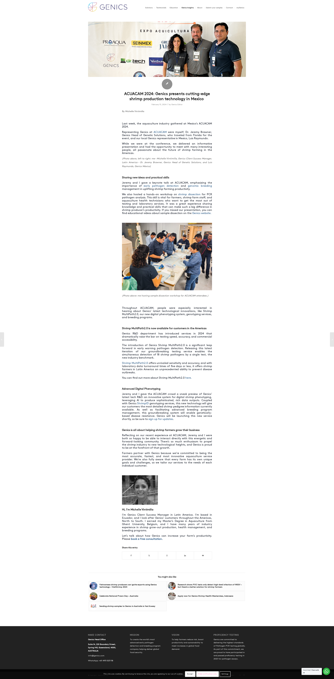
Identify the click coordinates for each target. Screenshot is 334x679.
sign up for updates (160, 419)
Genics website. (201, 213)
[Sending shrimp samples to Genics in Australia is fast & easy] (332, 339)
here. (188, 378)
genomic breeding (200, 186)
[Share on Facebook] (131, 555)
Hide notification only (207, 674)
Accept (190, 674)
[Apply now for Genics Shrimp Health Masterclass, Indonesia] (2, 339)
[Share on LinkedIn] (185, 555)
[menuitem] (149, 7)
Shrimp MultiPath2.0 (135, 363)
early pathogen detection (161, 186)
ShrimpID (143, 403)
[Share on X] (149, 555)
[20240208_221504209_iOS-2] (167, 49)
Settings (225, 674)
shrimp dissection (189, 194)
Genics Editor (177, 104)
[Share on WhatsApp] (167, 555)
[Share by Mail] (203, 555)
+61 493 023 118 (106, 661)
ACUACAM (160, 132)
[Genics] (107, 10)
